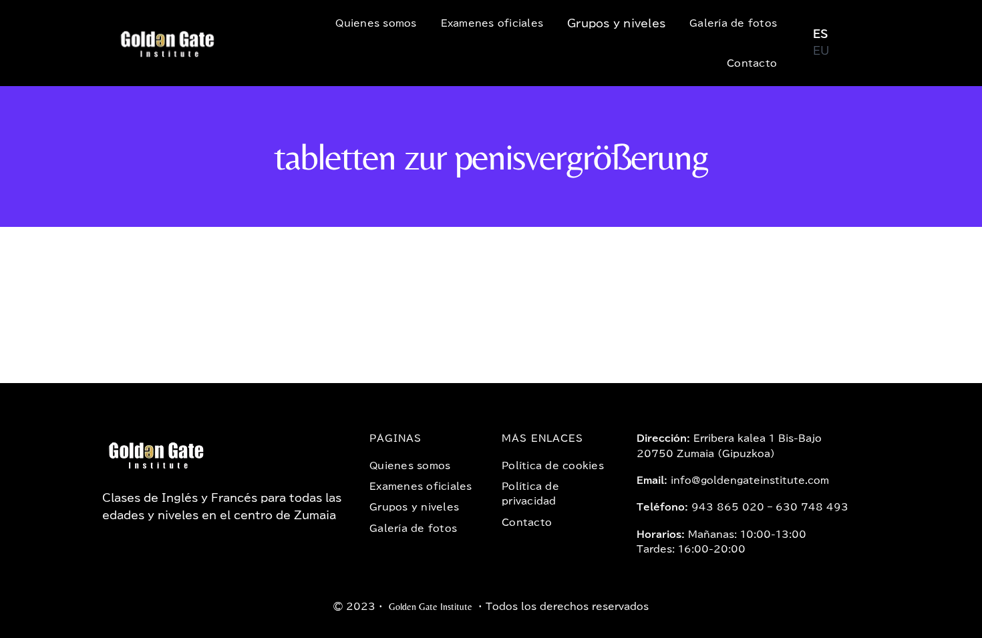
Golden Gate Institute (430, 606)
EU (821, 50)
